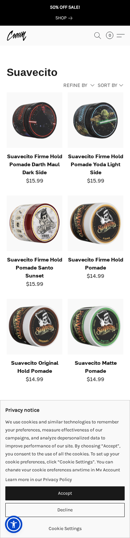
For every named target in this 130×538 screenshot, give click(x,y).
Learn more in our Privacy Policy (38, 479)
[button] (17, 36)
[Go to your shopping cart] (111, 35)
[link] (65, 18)
